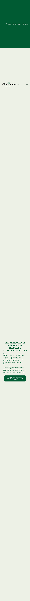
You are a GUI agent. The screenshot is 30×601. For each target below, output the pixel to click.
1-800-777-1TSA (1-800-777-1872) (18, 24)
